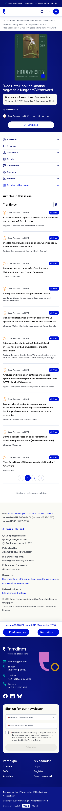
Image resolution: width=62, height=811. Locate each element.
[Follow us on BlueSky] (19, 696)
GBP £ (35, 806)
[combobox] (31, 717)
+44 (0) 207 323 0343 (20, 679)
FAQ (5, 771)
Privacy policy (26, 792)
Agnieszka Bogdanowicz (34, 298)
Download (33, 125)
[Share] (39, 116)
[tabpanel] (31, 335)
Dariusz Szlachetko (12, 251)
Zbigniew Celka (10, 326)
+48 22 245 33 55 (17, 687)
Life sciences (9, 593)
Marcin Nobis (30, 419)
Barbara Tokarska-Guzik (14, 355)
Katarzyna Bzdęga (45, 357)
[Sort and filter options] (56, 204)
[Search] (42, 11)
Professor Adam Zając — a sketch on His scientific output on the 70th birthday (30, 219)
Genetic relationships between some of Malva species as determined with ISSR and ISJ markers (29, 319)
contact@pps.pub (17, 661)
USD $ (26, 806)
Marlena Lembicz (11, 300)
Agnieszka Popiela (11, 386)
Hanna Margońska (11, 276)
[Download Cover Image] (43, 76)
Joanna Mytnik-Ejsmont (36, 251)
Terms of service (10, 792)
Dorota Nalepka (28, 386)
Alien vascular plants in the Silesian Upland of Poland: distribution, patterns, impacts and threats (26, 347)
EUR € (18, 806)
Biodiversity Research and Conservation (35, 20)
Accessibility (9, 796)
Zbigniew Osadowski (12, 445)
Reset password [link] (43, 776)
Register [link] (38, 771)
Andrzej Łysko (47, 386)
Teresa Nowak (25, 357)
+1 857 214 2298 (17, 670)
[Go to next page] (41, 478)
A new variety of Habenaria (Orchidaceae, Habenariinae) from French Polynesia (25, 270)
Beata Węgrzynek (35, 355)
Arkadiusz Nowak (11, 419)
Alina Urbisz (50, 355)
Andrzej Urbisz (10, 357)
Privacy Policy (34, 740)
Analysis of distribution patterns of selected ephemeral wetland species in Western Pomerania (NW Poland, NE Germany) (30, 378)
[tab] (31, 139)
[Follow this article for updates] (43, 116)
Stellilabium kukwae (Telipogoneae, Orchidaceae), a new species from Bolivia (30, 244)
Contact (7, 766)
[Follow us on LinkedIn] (12, 696)
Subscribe (31, 747)
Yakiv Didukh (12, 109)
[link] (17, 651)
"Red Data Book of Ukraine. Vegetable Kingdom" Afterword (29, 28)
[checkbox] (7, 732)
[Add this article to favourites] (48, 116)
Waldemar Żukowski (34, 225)
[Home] (4, 11)
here (47, 3)
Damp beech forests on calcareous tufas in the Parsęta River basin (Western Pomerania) (28, 438)
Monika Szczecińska (28, 326)
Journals (11, 20)
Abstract (53, 213)
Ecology (21, 593)
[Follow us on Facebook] (5, 696)
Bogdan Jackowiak (11, 225)
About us (8, 776)
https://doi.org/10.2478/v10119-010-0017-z (30, 513)
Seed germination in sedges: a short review (26, 293)
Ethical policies (40, 792)
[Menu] (56, 12)
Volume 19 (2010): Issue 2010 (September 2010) (23, 25)
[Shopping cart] (48, 11)
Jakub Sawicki (49, 326)
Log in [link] (37, 766)
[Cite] (34, 116)
